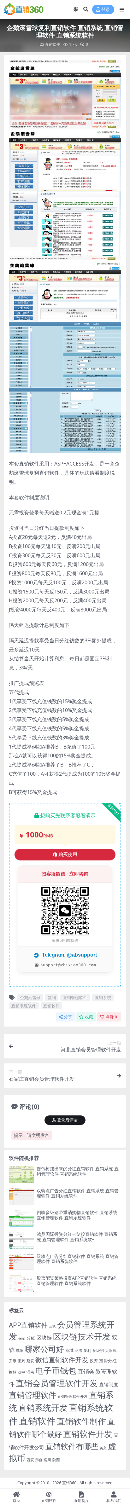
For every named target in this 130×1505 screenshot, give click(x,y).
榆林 (12, 1372)
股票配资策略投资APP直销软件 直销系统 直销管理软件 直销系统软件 (76, 1280)
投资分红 (108, 1360)
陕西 (56, 1459)
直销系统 (103, 997)
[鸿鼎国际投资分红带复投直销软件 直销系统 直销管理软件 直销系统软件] (21, 1240)
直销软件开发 (87, 1433)
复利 (52, 997)
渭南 (30, 1372)
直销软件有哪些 (71, 1446)
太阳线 (110, 1350)
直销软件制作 (81, 1421)
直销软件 (52, 44)
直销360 (69, 1482)
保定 (21, 1338)
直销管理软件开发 (72, 1396)
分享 (68, 1017)
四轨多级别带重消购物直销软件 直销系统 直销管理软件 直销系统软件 (77, 1215)
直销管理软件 (75, 997)
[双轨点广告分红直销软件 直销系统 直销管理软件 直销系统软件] (21, 1196)
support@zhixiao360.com (68, 965)
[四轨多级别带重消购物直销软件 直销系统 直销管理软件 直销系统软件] (21, 1218)
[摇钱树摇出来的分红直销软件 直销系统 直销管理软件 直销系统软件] (21, 1174)
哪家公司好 (44, 1348)
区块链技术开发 (81, 1336)
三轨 (52, 1326)
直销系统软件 (23, 1006)
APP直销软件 (28, 1325)
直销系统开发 (43, 1407)
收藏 (89, 1017)
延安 (30, 1360)
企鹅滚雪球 (30, 997)
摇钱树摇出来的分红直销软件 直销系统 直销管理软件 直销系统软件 (78, 1171)
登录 (105, 9)
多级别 (98, 1350)
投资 (94, 1360)
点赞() (111, 1017)
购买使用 (67, 854)
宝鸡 (21, 1360)
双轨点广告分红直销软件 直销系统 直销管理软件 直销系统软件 (78, 1193)
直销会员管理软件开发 (57, 1383)
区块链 (44, 1337)
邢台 (38, 1460)
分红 (31, 1338)
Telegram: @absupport (69, 955)
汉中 (21, 1372)
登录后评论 (67, 1120)
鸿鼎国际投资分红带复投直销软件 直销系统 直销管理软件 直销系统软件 (77, 1236)
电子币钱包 (55, 1370)
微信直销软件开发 (61, 1359)
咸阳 (19, 1350)
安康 (12, 1360)
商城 (69, 1350)
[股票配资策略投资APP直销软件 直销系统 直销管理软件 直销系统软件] (21, 1284)
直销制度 (108, 1384)
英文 (103, 1447)
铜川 (47, 1459)
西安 (30, 1459)
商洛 (78, 1350)
